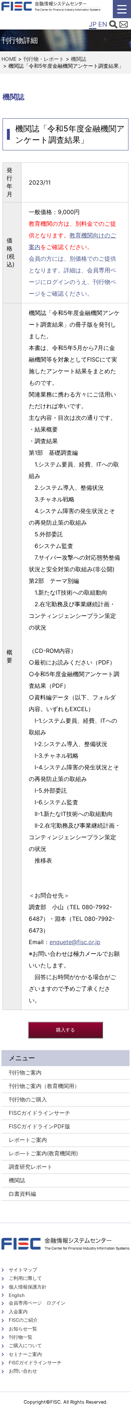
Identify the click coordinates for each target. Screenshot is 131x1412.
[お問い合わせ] (123, 25)
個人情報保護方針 (28, 1287)
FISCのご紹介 (23, 1320)
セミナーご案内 (25, 1354)
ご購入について (25, 1345)
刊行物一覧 (20, 1337)
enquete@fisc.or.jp (74, 942)
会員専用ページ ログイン (37, 1303)
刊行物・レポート (43, 59)
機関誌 (78, 59)
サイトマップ (23, 1270)
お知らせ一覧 (23, 1329)
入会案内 (18, 1311)
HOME (8, 59)
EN (102, 24)
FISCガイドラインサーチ (35, 1362)
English (17, 1295)
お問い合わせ (23, 1371)
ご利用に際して (25, 1278)
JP (92, 24)
